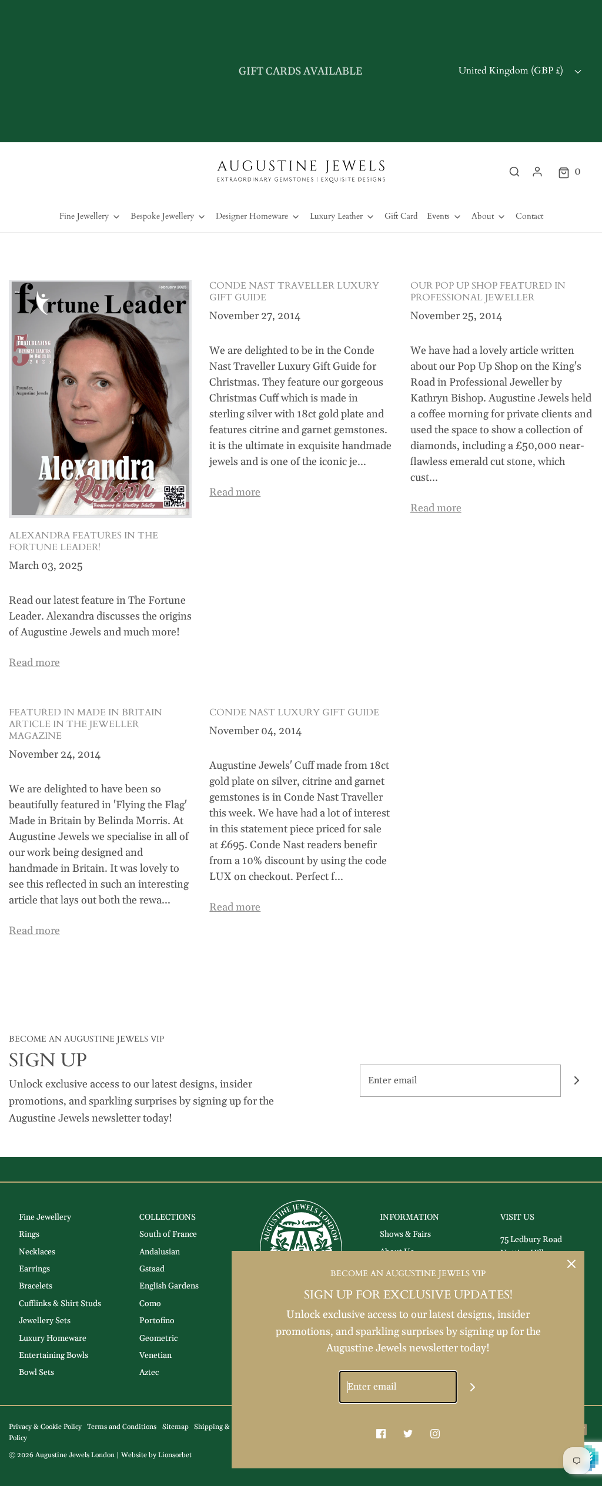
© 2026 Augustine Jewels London (62, 1455)
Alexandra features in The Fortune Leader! (83, 541)
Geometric (158, 1338)
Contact (529, 216)
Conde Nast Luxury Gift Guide (294, 712)
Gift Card (400, 216)
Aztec (149, 1372)
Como (150, 1303)
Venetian (155, 1355)
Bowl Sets (36, 1372)
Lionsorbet (175, 1455)
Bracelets (35, 1286)
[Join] (577, 1081)
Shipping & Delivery (226, 1427)
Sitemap (175, 1427)
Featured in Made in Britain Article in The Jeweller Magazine (85, 724)
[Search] (514, 172)
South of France (168, 1234)
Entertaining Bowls (53, 1355)
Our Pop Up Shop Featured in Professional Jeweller (488, 291)
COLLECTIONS (167, 1217)
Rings (29, 1234)
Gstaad (152, 1269)
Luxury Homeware (52, 1338)
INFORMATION (409, 1217)
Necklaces (37, 1252)
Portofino (157, 1321)
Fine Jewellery (45, 1217)
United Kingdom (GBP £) (512, 70)
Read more (34, 663)
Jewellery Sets (45, 1321)
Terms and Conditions (121, 1427)
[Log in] (537, 172)
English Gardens (169, 1286)
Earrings (34, 1269)
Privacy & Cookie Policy (45, 1427)
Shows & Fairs (405, 1234)
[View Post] (100, 398)
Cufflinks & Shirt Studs (60, 1303)
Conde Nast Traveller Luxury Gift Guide (294, 291)
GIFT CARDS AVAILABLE (301, 71)
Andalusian (159, 1252)
